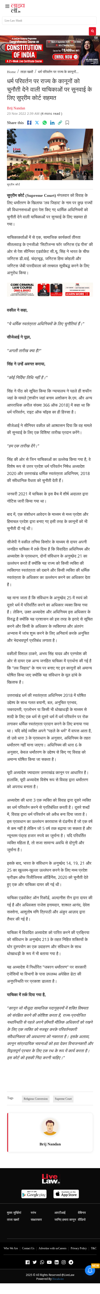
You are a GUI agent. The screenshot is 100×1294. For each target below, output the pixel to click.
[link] (60, 123)
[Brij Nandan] (50, 1126)
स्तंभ (33, 1212)
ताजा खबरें (13, 1219)
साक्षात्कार (36, 1219)
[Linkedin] (52, 123)
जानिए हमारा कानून (65, 1219)
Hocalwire (58, 1279)
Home (11, 72)
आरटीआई (60, 1212)
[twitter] (37, 123)
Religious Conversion (36, 1098)
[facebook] (29, 123)
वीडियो (82, 1219)
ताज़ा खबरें (26, 72)
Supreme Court (63, 1098)
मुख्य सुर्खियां (14, 1212)
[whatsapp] (45, 123)
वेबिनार (82, 1212)
